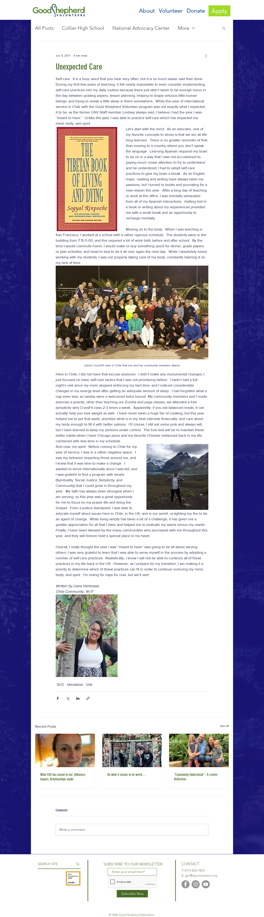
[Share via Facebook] (58, 698)
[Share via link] (88, 698)
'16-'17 (60, 684)
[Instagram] (196, 884)
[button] (147, 10)
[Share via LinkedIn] (78, 698)
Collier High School (83, 28)
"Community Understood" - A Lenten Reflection (195, 776)
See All (224, 726)
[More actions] (205, 55)
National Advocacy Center (141, 28)
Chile (89, 684)
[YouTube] (206, 884)
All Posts (44, 28)
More (183, 28)
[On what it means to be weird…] (132, 750)
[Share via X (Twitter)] (68, 698)
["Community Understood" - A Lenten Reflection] (199, 750)
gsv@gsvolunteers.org (201, 875)
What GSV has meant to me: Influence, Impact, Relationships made (63, 776)
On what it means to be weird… (126, 774)
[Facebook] (186, 884)
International (75, 684)
